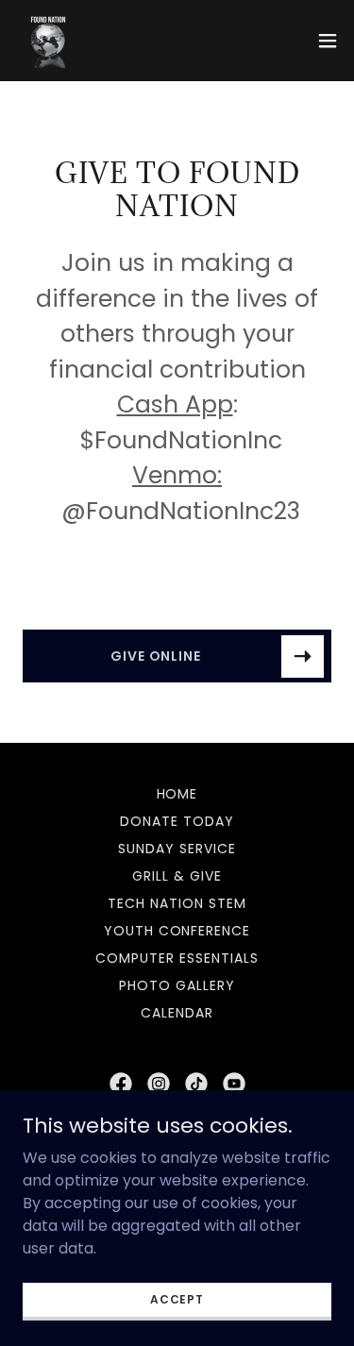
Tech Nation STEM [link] (177, 903)
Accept (177, 1298)
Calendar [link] (177, 1012)
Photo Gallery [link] (177, 985)
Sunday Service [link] (177, 848)
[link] (48, 41)
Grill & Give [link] (177, 875)
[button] (327, 40)
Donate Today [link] (177, 821)
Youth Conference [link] (177, 930)
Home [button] (177, 793)
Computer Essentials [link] (177, 958)
